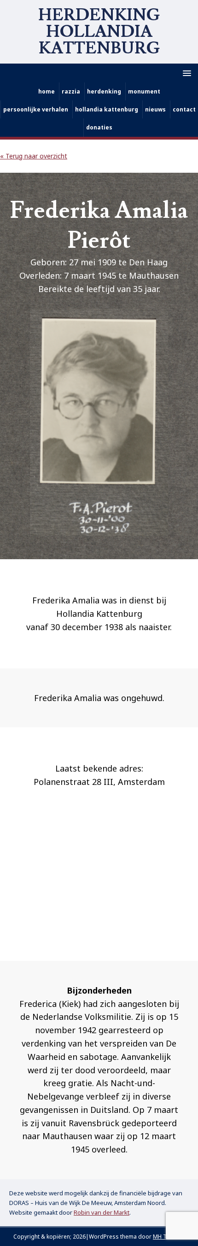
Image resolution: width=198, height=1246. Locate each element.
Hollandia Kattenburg (106, 109)
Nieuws (155, 109)
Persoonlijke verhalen (35, 109)
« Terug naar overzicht (33, 156)
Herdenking (104, 91)
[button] (185, 72)
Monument (144, 91)
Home (46, 91)
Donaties (99, 127)
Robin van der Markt (101, 1212)
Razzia (71, 91)
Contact (184, 109)
